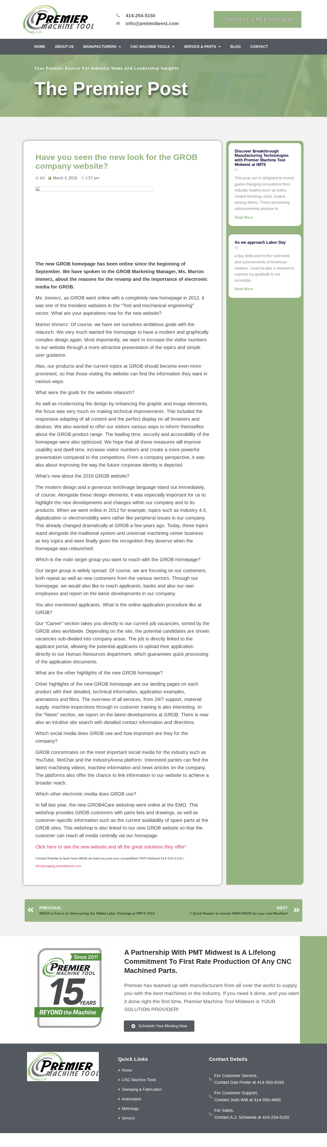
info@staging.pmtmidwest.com (58, 866)
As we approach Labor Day (260, 242)
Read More (244, 217)
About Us (64, 47)
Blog (235, 47)
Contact (259, 47)
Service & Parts (200, 47)
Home (39, 47)
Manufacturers (99, 47)
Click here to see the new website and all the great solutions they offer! (110, 846)
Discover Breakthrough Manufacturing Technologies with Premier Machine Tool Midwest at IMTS (261, 158)
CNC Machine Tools (150, 47)
